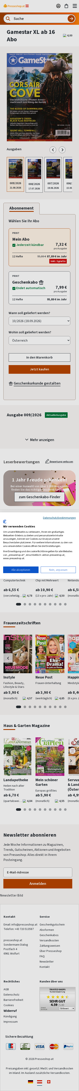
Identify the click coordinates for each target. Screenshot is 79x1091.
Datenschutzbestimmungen (59, 517)
